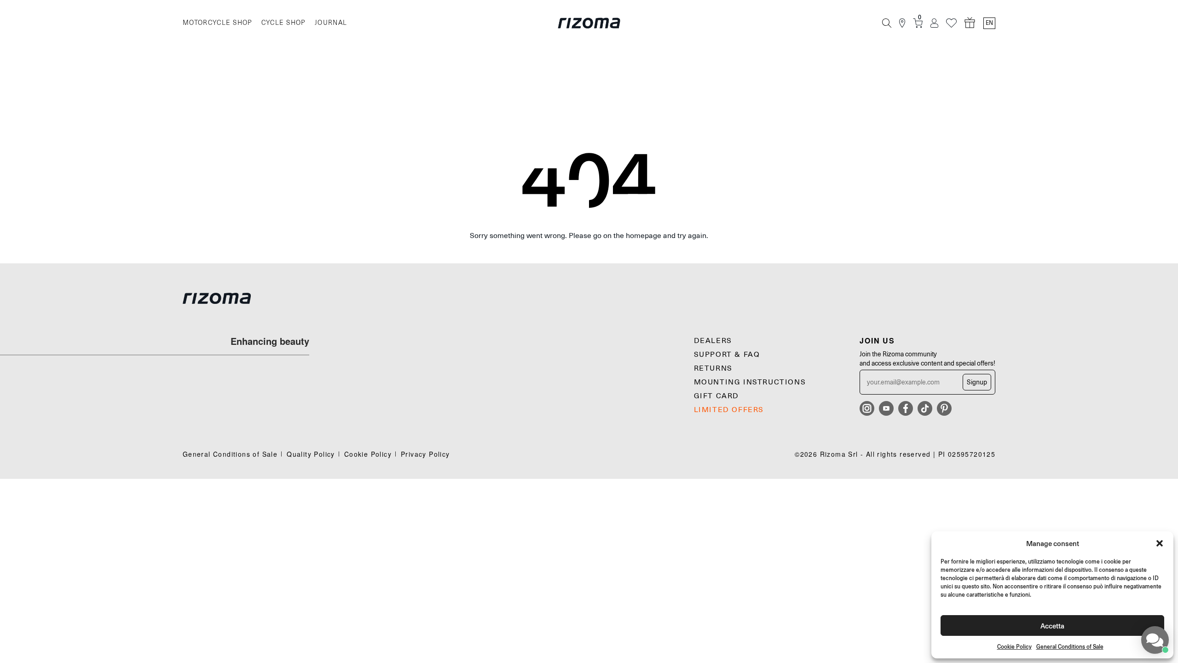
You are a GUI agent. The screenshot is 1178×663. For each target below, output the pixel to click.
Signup (977, 382)
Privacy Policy (425, 454)
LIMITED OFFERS (729, 410)
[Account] (934, 23)
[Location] (902, 23)
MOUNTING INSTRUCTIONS (750, 382)
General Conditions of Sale (1069, 647)
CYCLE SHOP (283, 23)
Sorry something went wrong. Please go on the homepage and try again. (589, 236)
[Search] (886, 23)
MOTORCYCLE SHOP (217, 23)
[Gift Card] (970, 23)
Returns (713, 368)
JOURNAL (331, 23)
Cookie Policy (1014, 647)
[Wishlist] (951, 23)
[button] (1159, 543)
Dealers (713, 341)
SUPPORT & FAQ (727, 354)
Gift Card (716, 396)
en (989, 23)
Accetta (1052, 625)
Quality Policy (311, 454)
